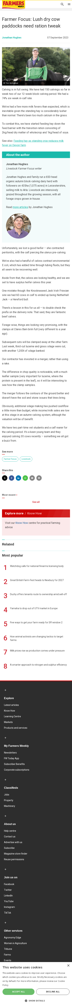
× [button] (68, 965)
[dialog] (36, 984)
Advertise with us (13, 842)
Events (7, 960)
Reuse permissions (14, 859)
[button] (36, 1000)
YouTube (9, 901)
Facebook (9, 884)
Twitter (8, 890)
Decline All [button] (53, 991)
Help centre (10, 830)
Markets (8, 722)
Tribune (8, 949)
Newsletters (10, 752)
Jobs (6, 794)
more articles (20, 207)
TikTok (7, 912)
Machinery (9, 806)
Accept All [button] (18, 991)
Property (8, 800)
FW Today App (11, 758)
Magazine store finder (15, 853)
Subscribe (9, 848)
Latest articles (11, 705)
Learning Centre (12, 716)
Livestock (26, 459)
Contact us (9, 836)
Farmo (7, 954)
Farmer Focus (10, 459)
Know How (21, 522)
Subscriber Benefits (14, 764)
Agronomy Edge (12, 937)
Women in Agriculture (15, 943)
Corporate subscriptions (16, 769)
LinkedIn (8, 895)
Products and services (15, 727)
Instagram (9, 907)
